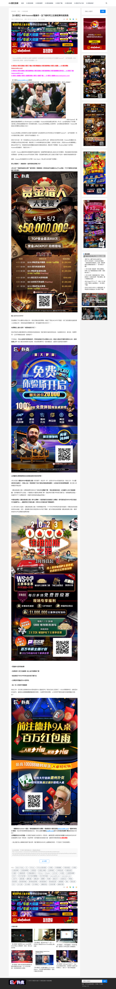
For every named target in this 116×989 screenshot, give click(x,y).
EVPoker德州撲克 (41, 867)
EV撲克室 (33, 870)
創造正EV (55, 878)
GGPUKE (54, 873)
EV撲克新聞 (29, 3)
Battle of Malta (20, 867)
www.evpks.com (66, 876)
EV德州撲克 (67, 867)
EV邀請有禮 (22, 873)
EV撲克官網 (13, 3)
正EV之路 (19, 884)
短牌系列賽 (61, 884)
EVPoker (32, 867)
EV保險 (51, 867)
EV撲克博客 (64, 838)
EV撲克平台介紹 (79, 3)
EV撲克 (74, 867)
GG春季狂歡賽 (70, 873)
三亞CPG (14, 878)
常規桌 (70, 878)
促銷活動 (22, 878)
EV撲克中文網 (34, 980)
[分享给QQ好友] (73, 19)
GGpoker (47, 873)
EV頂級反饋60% (31, 873)
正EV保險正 (35, 884)
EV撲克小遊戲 (42, 870)
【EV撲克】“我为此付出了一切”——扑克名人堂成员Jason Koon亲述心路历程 (44, 944)
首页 (19, 11)
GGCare (40, 873)
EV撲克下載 (59, 3)
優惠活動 (29, 878)
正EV (13, 884)
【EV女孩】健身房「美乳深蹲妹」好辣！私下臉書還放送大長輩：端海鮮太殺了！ (95, 270)
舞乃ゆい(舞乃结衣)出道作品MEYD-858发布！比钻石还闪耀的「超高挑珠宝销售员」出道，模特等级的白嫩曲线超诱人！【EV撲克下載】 (95, 262)
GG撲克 (62, 873)
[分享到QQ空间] (76, 19)
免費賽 (42, 878)
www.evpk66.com (23, 80)
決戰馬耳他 (44, 884)
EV (26, 867)
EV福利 (14, 873)
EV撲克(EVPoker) (18, 19)
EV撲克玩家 (60, 870)
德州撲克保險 (22, 881)
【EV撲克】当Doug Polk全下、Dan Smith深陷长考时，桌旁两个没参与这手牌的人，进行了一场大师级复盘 (66, 965)
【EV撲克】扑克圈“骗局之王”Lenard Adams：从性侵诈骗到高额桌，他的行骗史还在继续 (44, 969)
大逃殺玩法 (63, 878)
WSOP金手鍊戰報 (32, 876)
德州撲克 (14, 881)
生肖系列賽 (52, 884)
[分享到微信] (70, 19)
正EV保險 (27, 884)
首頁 (22, 3)
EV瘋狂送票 (68, 870)
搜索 (102, 11)
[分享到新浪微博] (67, 19)
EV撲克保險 (15, 870)
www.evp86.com (63, 828)
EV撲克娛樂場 (49, 3)
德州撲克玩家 (52, 881)
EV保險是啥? (90, 3)
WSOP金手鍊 (21, 876)
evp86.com (50, 831)
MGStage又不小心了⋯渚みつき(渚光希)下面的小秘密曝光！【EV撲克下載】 (95, 283)
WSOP (14, 876)
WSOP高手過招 (44, 876)
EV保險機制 (58, 867)
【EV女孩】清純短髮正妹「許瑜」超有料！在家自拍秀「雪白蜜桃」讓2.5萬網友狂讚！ (95, 276)
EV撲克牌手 (51, 870)
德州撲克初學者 (33, 881)
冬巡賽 (48, 878)
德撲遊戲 (61, 881)
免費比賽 (36, 878)
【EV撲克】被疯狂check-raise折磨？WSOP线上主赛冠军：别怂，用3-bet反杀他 (21, 945)
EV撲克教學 (39, 3)
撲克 (67, 881)
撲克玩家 (72, 881)
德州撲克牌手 (43, 881)
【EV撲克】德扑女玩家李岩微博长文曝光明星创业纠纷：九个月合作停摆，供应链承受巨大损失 (21, 966)
